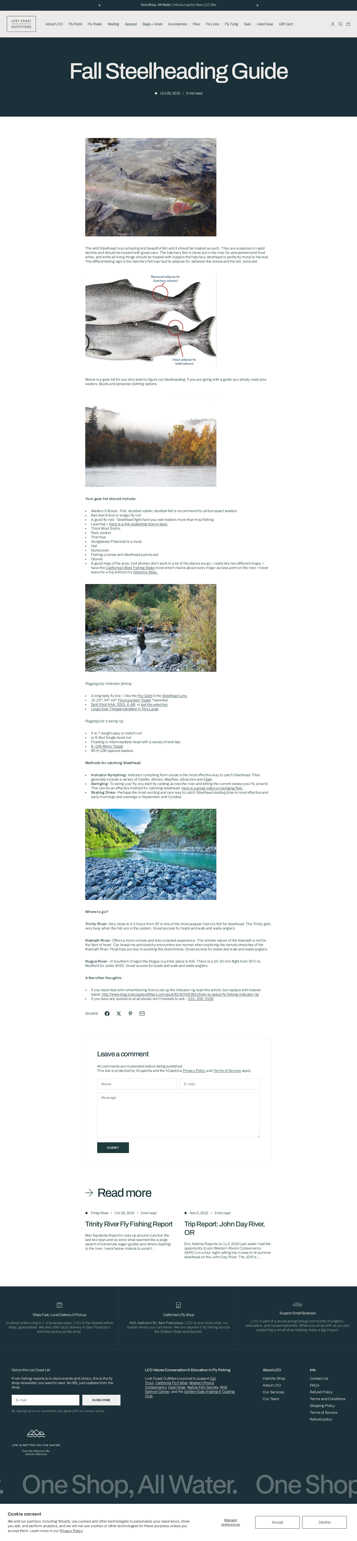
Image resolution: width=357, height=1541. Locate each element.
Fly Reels (95, 24)
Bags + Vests (152, 24)
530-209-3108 (201, 999)
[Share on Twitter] (119, 1013)
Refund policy (321, 1419)
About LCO (54, 24)
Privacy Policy (71, 1531)
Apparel (131, 24)
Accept (277, 1522)
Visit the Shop (274, 1378)
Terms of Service (227, 1071)
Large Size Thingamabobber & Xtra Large (125, 709)
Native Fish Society (202, 1387)
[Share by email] (142, 1013)
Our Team (271, 1399)
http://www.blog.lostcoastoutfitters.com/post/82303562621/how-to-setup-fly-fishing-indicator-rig (180, 994)
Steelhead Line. (175, 696)
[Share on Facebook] (107, 1013)
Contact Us (319, 1378)
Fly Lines (212, 24)
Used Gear (265, 24)
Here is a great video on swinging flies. (212, 788)
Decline (325, 1522)
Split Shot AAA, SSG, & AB (113, 704)
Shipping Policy (322, 1406)
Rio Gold (145, 696)
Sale (247, 24)
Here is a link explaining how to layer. (138, 524)
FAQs (314, 1385)
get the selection (154, 704)
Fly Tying (231, 24)
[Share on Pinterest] (130, 1013)
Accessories (177, 24)
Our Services (273, 1392)
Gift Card (286, 24)
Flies (196, 24)
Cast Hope (176, 1387)
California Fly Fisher (171, 1383)
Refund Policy (321, 1392)
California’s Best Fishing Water (130, 568)
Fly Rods (75, 24)
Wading (113, 24)
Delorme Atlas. (146, 572)
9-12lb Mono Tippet (107, 746)
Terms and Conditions (328, 1399)
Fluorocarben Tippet (134, 700)
